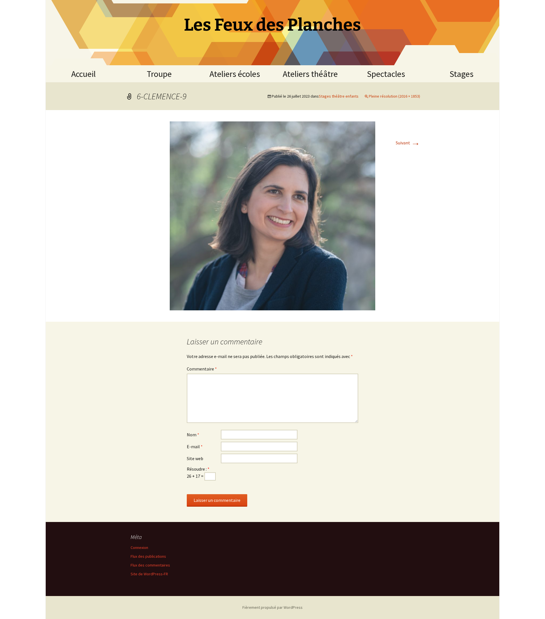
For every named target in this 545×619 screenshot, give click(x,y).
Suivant (408, 143)
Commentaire (202, 369)
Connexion (139, 547)
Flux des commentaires (150, 565)
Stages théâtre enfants (339, 96)
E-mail (195, 446)
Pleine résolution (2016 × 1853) (394, 96)
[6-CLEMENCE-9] (272, 215)
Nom (193, 434)
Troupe (159, 73)
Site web (195, 458)
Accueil (83, 73)
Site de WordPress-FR (149, 573)
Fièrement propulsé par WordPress (272, 607)
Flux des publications (148, 556)
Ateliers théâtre (310, 73)
